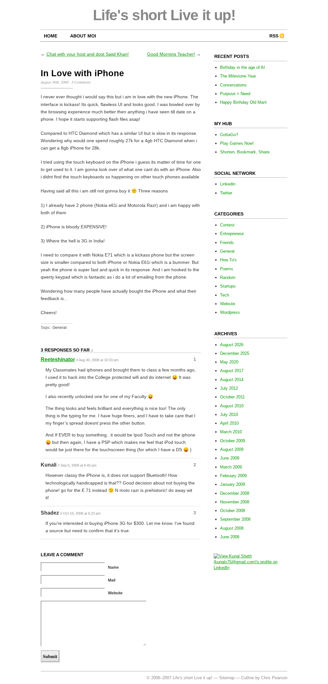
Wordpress (230, 312)
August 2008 (231, 528)
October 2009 (232, 440)
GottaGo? (229, 134)
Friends (227, 242)
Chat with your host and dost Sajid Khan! (87, 54)
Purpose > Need (235, 93)
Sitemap (226, 677)
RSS (273, 35)
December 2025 (234, 353)
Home (50, 35)
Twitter (226, 193)
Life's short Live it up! (164, 15)
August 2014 (231, 379)
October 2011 (232, 397)
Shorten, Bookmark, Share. (245, 152)
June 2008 (229, 536)
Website (227, 303)
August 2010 (231, 405)
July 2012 (229, 388)
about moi (83, 35)
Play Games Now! (237, 143)
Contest (227, 225)
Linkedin (227, 184)
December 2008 (234, 493)
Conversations (233, 85)
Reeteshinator (58, 359)
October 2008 (232, 510)
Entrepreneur (232, 233)
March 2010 (231, 431)
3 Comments (81, 82)
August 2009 (231, 449)
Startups (228, 286)
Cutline (247, 677)
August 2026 (231, 344)
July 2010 (229, 414)
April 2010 (229, 423)
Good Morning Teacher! (171, 54)
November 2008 (234, 502)
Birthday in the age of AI (242, 67)
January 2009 (232, 484)
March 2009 (231, 467)
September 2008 (235, 519)
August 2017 (231, 370)
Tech (224, 295)
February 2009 (233, 475)
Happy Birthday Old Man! (243, 102)
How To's (228, 259)
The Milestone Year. (238, 76)
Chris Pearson (274, 677)
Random (227, 277)
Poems (226, 268)
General (60, 327)
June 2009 (229, 458)
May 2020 (229, 362)
